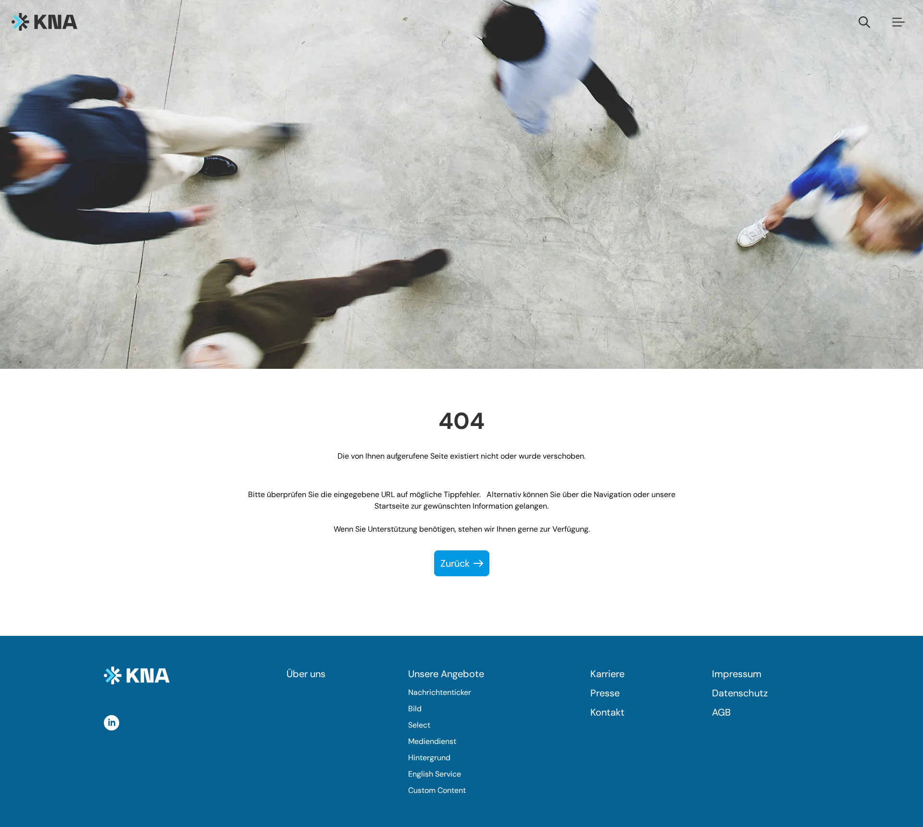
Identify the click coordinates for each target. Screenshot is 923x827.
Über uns (306, 674)
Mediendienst (432, 741)
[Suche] (864, 22)
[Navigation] (898, 22)
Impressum (736, 674)
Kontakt (607, 712)
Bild (415, 709)
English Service (434, 774)
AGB (721, 712)
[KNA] (44, 22)
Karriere (607, 674)
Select (419, 725)
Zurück (455, 563)
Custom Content (437, 790)
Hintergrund (429, 758)
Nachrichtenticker (439, 692)
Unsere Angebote (446, 674)
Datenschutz (740, 693)
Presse (605, 693)
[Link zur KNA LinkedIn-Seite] (111, 722)
